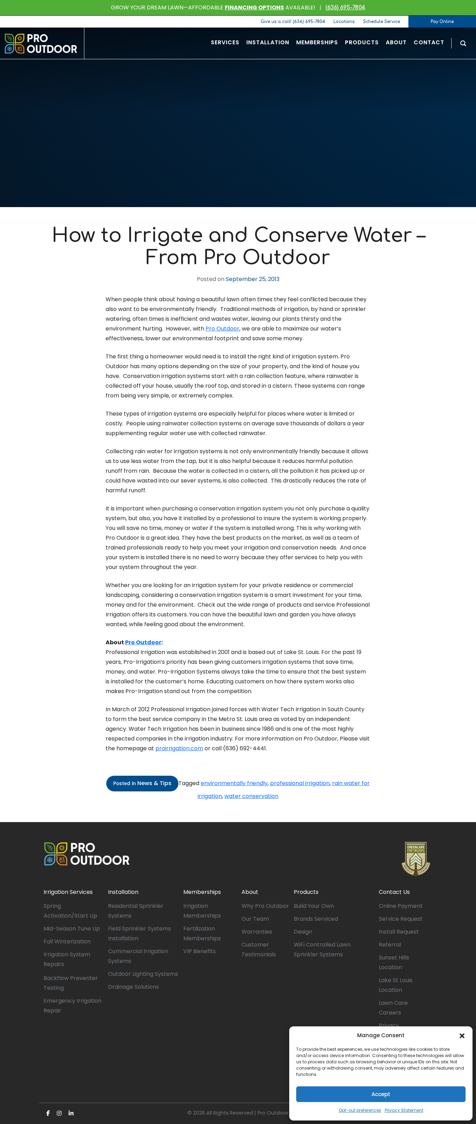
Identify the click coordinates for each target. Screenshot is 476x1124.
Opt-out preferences (360, 1110)
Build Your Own (314, 906)
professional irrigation (300, 783)
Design (303, 932)
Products (306, 892)
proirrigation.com (179, 748)
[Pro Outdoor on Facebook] (48, 1113)
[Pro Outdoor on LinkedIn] (71, 1113)
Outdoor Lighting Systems (143, 974)
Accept (380, 1094)
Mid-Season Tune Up (72, 929)
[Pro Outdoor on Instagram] (59, 1113)
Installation (123, 892)
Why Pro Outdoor (265, 906)
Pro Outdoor (222, 329)
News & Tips (154, 783)
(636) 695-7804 (345, 8)
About (249, 892)
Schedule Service (381, 21)
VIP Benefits (199, 951)
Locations (344, 21)
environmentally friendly (234, 783)
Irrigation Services (68, 892)
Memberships (202, 892)
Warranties (256, 932)
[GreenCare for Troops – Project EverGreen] (415, 859)
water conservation (251, 796)
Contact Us (394, 892)
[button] (462, 1035)
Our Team (255, 919)
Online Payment (401, 906)
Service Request (401, 919)
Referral (390, 945)
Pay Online (442, 21)
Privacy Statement (404, 1110)
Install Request (399, 932)
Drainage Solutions (133, 987)
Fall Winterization (67, 941)
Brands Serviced (316, 919)
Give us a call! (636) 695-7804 (293, 21)
